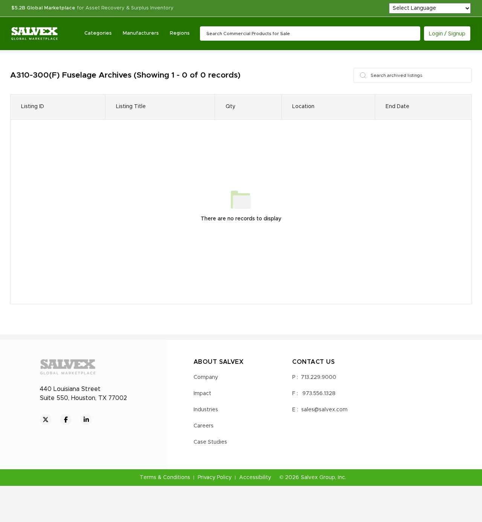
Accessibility (255, 477)
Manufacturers (141, 33)
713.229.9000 (318, 377)
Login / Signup (447, 34)
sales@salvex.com (324, 409)
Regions (179, 33)
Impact (202, 393)
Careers (204, 426)
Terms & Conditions (165, 477)
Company (206, 377)
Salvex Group (318, 477)
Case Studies (210, 442)
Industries (206, 409)
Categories (97, 33)
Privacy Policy (215, 477)
